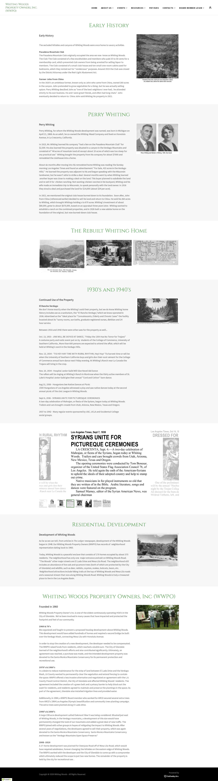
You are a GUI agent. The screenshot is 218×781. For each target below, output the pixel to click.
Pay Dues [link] (154, 8)
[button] (107, 8)
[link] (21, 11)
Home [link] (95, 8)
